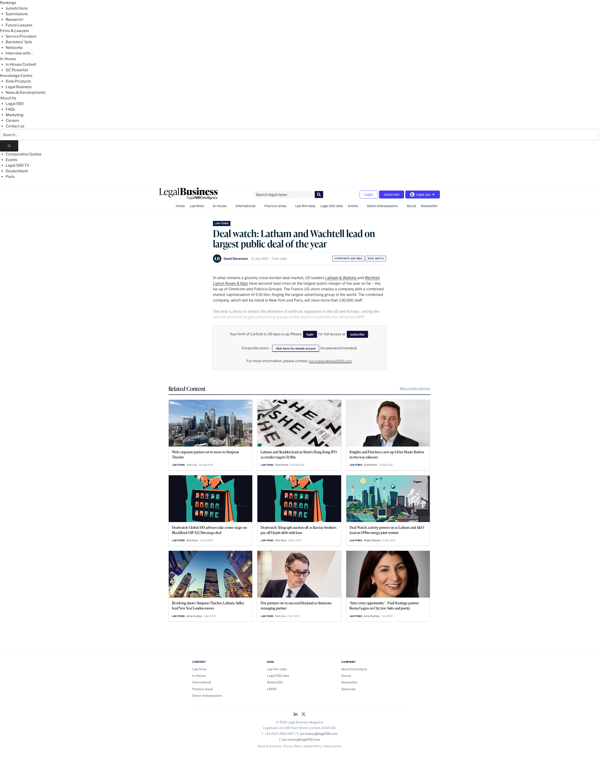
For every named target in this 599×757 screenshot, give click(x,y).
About (411, 206)
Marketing (15, 115)
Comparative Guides (23, 154)
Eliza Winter (282, 464)
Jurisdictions (17, 8)
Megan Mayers (372, 540)
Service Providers (21, 36)
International (246, 206)
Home (180, 206)
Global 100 (274, 682)
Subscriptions (333, 746)
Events (11, 160)
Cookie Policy (312, 746)
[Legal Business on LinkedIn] (295, 714)
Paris (10, 176)
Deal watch (376, 258)
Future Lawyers (19, 25)
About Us (8, 98)
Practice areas (275, 206)
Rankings (8, 2)
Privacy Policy (292, 746)
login (310, 334)
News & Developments (25, 92)
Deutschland (17, 171)
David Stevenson (236, 258)
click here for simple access (296, 348)
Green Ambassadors (382, 206)
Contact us (15, 126)
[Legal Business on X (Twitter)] (303, 714)
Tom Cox (191, 464)
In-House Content (21, 64)
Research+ (15, 19)
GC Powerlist (17, 70)
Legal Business (19, 87)
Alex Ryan (192, 540)
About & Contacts (354, 669)
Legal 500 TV (17, 165)
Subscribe (391, 194)
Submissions (17, 14)
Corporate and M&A (348, 258)
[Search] (9, 145)
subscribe (357, 334)
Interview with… (19, 53)
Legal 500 (15, 103)
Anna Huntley (194, 616)
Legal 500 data (331, 206)
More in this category (415, 388)
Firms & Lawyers (14, 31)
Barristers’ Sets (19, 42)
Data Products (18, 81)
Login (369, 194)
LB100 (272, 689)
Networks (14, 47)
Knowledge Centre (16, 75)
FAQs (10, 109)
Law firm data (305, 206)
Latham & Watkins (341, 277)
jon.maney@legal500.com (330, 361)
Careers (12, 120)
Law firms (197, 206)
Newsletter (429, 206)
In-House (8, 59)
